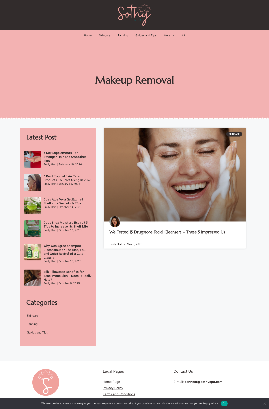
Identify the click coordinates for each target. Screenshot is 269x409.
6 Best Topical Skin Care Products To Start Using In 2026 (67, 178)
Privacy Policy (113, 388)
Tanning (123, 35)
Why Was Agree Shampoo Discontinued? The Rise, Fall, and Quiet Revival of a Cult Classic (65, 251)
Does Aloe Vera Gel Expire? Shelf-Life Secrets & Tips (63, 201)
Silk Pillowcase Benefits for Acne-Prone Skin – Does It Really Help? (67, 275)
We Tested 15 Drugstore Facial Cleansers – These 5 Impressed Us (167, 232)
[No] (264, 403)
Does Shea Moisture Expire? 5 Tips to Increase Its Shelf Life (66, 224)
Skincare (104, 35)
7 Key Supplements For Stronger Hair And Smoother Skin (65, 156)
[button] (184, 35)
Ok (224, 403)
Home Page (111, 382)
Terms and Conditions (119, 394)
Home (88, 35)
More (167, 35)
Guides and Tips (145, 35)
